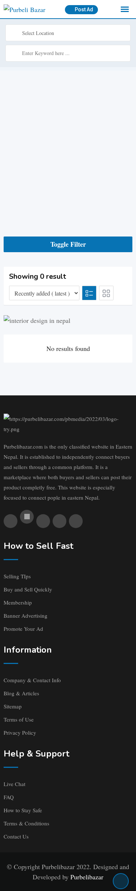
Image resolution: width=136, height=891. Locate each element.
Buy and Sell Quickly (28, 589)
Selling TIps (17, 576)
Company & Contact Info (32, 680)
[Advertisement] (68, 139)
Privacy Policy (20, 732)
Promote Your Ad (23, 628)
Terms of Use (19, 719)
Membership (18, 602)
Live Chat (14, 784)
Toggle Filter (68, 244)
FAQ (9, 797)
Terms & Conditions (26, 823)
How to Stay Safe (23, 810)
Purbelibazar (86, 876)
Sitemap (13, 706)
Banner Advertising (26, 615)
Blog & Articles (21, 693)
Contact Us (16, 836)
